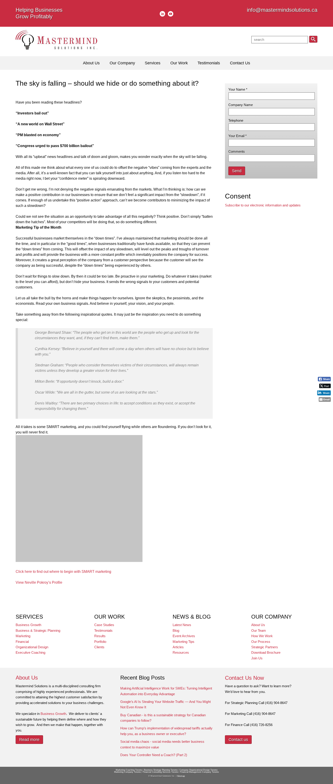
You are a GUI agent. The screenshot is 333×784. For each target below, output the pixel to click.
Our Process (260, 642)
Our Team (258, 630)
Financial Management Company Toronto (199, 772)
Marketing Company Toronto (127, 772)
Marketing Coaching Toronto (129, 770)
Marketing (23, 636)
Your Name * (237, 89)
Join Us (257, 658)
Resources (181, 652)
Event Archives (184, 636)
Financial (22, 642)
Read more (29, 739)
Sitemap (181, 776)
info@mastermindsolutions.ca (282, 10)
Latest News (182, 625)
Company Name (240, 105)
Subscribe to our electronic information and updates (263, 205)
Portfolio (100, 642)
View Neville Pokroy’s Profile (39, 582)
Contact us (238, 739)
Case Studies (104, 625)
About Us (258, 625)
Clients (99, 647)
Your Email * (237, 136)
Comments (236, 151)
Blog (176, 630)
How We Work (262, 636)
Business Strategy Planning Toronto (161, 770)
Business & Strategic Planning (38, 630)
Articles (178, 647)
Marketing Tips (183, 642)
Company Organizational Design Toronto (198, 770)
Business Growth (28, 625)
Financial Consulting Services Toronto (160, 772)
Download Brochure (265, 652)
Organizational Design (32, 647)
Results (100, 636)
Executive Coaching (30, 652)
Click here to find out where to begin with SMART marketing (63, 571)
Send (236, 171)
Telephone (235, 120)
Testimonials (103, 630)
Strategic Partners (264, 647)
